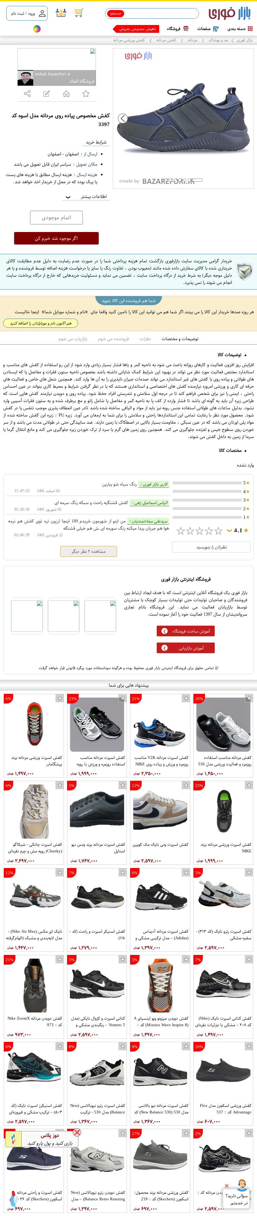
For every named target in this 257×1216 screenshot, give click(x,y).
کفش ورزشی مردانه (129, 40)
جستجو (115, 13)
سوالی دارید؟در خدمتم (236, 1199)
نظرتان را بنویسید (211, 547)
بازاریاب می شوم (73, 338)
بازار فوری (245, 40)
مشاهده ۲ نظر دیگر (88, 551)
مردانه (192, 40)
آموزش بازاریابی (191, 648)
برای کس (149, 29)
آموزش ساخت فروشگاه (191, 631)
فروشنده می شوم (113, 338)
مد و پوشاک (217, 40)
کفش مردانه (166, 40)
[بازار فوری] (229, 14)
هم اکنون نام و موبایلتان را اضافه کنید (40, 323)
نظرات (145, 338)
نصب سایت (16, 29)
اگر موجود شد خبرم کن (56, 238)
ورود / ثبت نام (23, 13)
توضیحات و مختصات (180, 338)
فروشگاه (174, 28)
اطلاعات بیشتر (85, 196)
